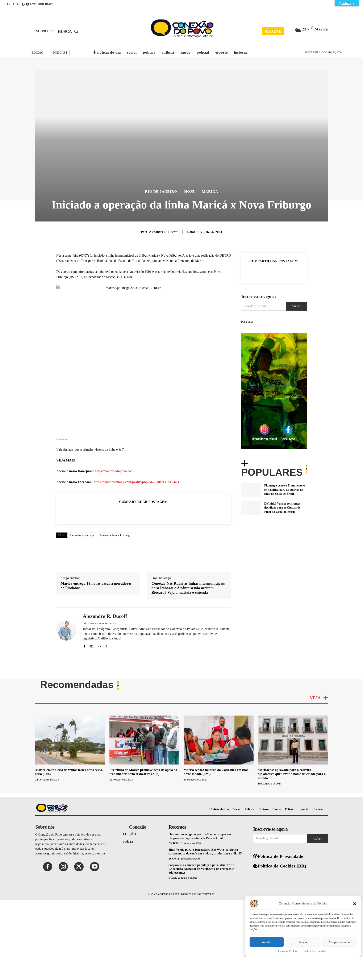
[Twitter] (124, 512)
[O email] (153, 512)
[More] (293, 271)
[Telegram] (172, 512)
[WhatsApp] (134, 512)
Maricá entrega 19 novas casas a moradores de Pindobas (96, 585)
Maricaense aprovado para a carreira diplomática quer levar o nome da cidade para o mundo (292, 774)
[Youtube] (94, 866)
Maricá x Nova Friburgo (115, 535)
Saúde (172, 877)
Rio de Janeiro (161, 191)
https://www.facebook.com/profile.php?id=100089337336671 (136, 482)
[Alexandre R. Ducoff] (66, 630)
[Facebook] (114, 512)
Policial (174, 843)
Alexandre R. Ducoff (163, 231)
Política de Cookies (287, 951)
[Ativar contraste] (23, 4)
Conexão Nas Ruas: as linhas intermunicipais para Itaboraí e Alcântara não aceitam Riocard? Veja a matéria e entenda (188, 587)
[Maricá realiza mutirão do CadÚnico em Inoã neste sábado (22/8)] (219, 740)
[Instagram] (91, 645)
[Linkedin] (143, 512)
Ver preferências (339, 942)
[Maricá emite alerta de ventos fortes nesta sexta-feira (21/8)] (70, 740)
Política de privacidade (315, 951)
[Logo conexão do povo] (182, 28)
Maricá (210, 191)
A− (18, 4)
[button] (354, 903)
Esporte (174, 858)
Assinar (296, 306)
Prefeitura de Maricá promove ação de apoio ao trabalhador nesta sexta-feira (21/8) (143, 772)
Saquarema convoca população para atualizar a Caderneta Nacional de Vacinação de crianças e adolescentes (201, 868)
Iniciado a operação (82, 535)
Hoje (189, 191)
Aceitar (266, 942)
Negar (303, 942)
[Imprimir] (163, 512)
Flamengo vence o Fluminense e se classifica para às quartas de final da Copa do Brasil (284, 489)
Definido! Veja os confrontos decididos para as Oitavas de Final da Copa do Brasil (282, 507)
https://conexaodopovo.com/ (114, 471)
